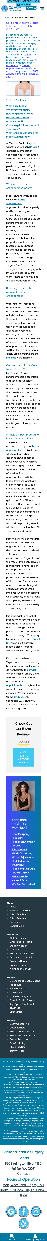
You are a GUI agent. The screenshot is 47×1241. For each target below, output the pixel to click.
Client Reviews (18, 918)
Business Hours (18, 961)
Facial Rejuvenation (24, 841)
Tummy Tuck (17, 1050)
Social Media (17, 926)
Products (15, 922)
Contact (23, 1174)
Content (14, 949)
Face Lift (18, 838)
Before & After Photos (22, 953)
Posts (13, 906)
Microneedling (21, 876)
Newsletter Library (20, 910)
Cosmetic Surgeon (20, 996)
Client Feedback (19, 914)
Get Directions (18, 938)
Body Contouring (22, 853)
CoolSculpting (21, 834)
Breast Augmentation (22, 1031)
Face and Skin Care (24, 868)
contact (31, 669)
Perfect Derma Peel (24, 884)
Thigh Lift (15, 1007)
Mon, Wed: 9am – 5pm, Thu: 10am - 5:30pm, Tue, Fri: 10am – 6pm (23, 1190)
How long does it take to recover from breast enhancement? (19, 117)
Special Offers (18, 965)
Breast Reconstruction (22, 1035)
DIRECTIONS (23, 5)
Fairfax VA (18, 696)
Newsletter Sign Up (20, 968)
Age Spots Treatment (22, 1004)
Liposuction (16, 1011)
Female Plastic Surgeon (23, 1000)
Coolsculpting (17, 992)
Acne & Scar (20, 880)
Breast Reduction (19, 1039)
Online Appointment (21, 957)
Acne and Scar (18, 988)
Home (7, 17)
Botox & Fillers (21, 872)
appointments (14, 685)
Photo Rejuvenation (24, 857)
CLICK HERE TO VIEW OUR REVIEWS (23, 757)
